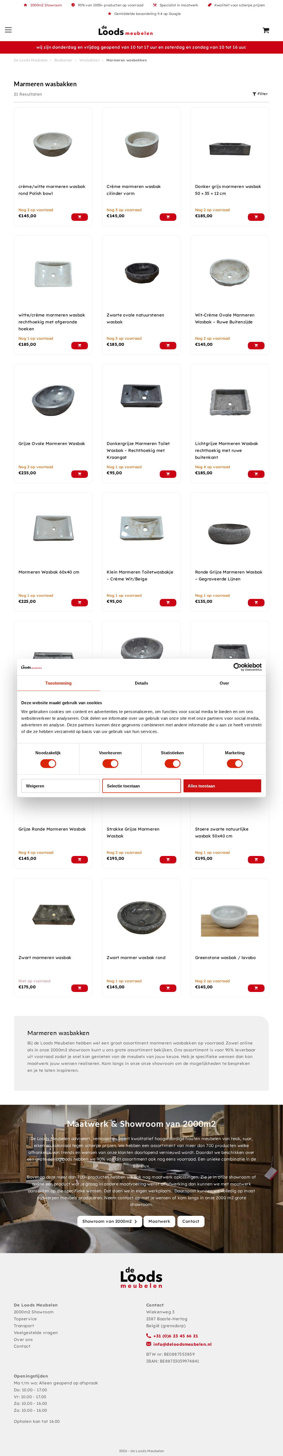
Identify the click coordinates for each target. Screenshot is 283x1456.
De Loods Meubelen (31, 60)
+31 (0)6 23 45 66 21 (175, 1336)
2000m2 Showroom (46, 5)
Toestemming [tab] (58, 683)
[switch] (110, 763)
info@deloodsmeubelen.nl (182, 1344)
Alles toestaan (201, 785)
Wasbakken (89, 60)
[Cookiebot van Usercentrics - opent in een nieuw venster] (237, 667)
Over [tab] (224, 683)
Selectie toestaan (123, 785)
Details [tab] (141, 683)
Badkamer (63, 60)
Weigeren (35, 785)
